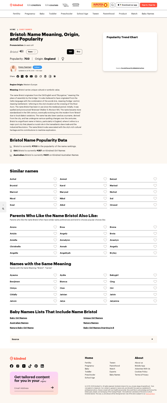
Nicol (12, 198)
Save (30, 52)
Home (13, 29)
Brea (62, 227)
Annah (63, 246)
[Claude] (54, 76)
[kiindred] (16, 5)
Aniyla (13, 233)
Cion (62, 288)
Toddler (53, 14)
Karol (62, 185)
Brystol (13, 185)
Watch (134, 14)
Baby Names (148, 14)
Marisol (113, 185)
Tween (95, 14)
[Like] (55, 179)
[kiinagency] (66, 5)
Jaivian (63, 294)
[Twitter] (22, 76)
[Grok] (40, 76)
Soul (12, 205)
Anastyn (114, 240)
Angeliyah (65, 253)
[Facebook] (18, 76)
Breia (112, 233)
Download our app (129, 5)
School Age (82, 14)
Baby (42, 14)
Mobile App (140, 366)
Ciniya (13, 288)
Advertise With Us (142, 369)
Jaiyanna (114, 301)
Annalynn (65, 240)
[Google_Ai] (50, 76)
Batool (113, 179)
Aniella (13, 240)
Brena (113, 227)
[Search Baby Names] (3, 209)
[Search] (112, 5)
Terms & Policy (150, 393)
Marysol (64, 192)
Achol (13, 179)
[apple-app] (118, 5)
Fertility (16, 14)
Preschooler (66, 14)
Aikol (62, 205)
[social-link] (11, 366)
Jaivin (113, 294)
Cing (112, 282)
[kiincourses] (51, 5)
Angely (63, 233)
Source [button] (15, 339)
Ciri (111, 288)
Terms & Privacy (141, 375)
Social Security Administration (132, 68)
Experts (113, 372)
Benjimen (15, 282)
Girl (70, 52)
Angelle (14, 253)
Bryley (113, 253)
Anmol (63, 179)
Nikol (62, 198)
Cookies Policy (141, 372)
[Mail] (31, 76)
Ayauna (14, 275)
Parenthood (109, 14)
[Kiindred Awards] (75, 5)
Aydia (63, 275)
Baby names (26, 29)
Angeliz (114, 246)
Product (123, 14)
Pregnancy (30, 14)
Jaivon (13, 301)
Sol (111, 198)
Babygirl (114, 275)
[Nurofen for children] (100, 5)
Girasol (113, 205)
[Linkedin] (26, 76)
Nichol (113, 192)
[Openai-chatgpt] (36, 76)
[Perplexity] (45, 76)
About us (139, 363)
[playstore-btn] (120, 5)
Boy (78, 52)
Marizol (14, 192)
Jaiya (62, 301)
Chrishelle (15, 246)
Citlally (13, 294)
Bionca (63, 282)
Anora (13, 227)
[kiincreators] (34, 5)
